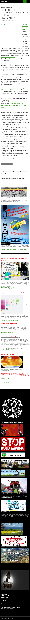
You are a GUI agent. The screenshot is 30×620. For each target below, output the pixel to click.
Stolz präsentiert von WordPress (7, 618)
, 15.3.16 (5, 378)
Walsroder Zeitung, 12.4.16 (7, 349)
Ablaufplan (3, 249)
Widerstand (9, 7)
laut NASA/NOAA (7, 369)
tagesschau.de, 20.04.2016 (7, 332)
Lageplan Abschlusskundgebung (20, 249)
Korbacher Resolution (7, 163)
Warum (3, 604)
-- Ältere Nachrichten (7, 599)
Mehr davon (8, 518)
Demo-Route (9, 249)
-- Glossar (3, 600)
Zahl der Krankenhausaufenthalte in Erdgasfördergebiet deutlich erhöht (15, 171)
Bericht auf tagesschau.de (6, 497)
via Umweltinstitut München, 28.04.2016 (10, 320)
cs (12, 20)
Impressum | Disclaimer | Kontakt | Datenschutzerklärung (10, 608)
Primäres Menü (28, 1)
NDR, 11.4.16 (4, 350)
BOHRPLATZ (4, 2)
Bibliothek (4, 594)
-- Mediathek (4, 597)
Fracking (3, 7)
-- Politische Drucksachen (8, 596)
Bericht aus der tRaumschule (7, 287)
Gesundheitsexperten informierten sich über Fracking (13, 177)
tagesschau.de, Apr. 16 (8, 288)
